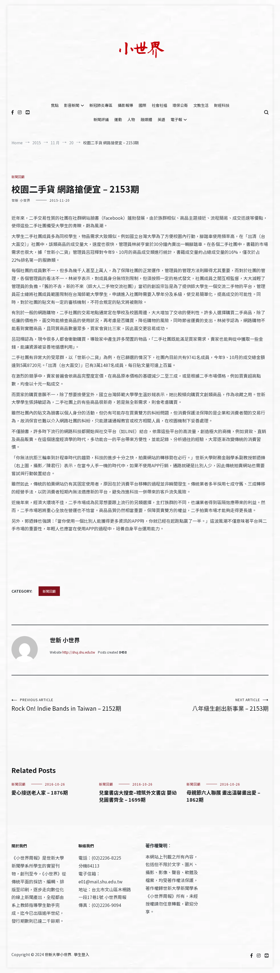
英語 (161, 119)
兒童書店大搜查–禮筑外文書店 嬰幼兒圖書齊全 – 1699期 (138, 796)
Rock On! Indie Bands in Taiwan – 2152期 (66, 704)
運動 (118, 119)
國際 (142, 105)
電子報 (176, 119)
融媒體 (146, 119)
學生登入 (81, 954)
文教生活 (201, 105)
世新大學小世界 (58, 954)
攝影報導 (125, 105)
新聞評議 (101, 119)
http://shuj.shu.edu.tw (78, 652)
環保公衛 (180, 105)
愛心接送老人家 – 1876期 (39, 792)
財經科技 (221, 105)
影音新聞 (71, 105)
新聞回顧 (18, 176)
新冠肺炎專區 (100, 105)
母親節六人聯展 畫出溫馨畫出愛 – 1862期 (223, 796)
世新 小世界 (20, 200)
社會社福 (159, 105)
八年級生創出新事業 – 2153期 (230, 704)
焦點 (55, 105)
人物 (131, 119)
